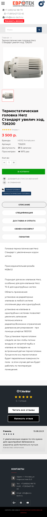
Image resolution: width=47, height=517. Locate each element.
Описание (24, 205)
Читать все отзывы (23, 410)
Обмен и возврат (24, 229)
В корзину (23, 171)
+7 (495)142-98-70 (13, 10)
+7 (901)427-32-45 (15, 13)
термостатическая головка (16, 193)
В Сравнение (14, 182)
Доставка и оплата (24, 221)
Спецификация (24, 213)
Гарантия (24, 237)
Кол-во (5, 158)
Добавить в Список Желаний (22, 179)
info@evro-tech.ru (14, 17)
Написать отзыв (23, 418)
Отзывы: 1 (15, 130)
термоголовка (13, 190)
